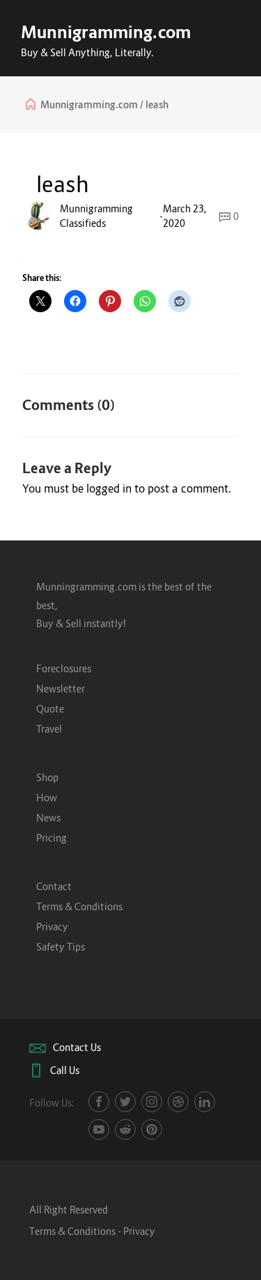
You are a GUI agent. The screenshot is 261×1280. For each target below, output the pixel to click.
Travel (49, 729)
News (48, 818)
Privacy (52, 926)
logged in (109, 488)
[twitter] (125, 1101)
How (46, 797)
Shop (47, 777)
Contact (54, 886)
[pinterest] (151, 1129)
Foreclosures (63, 668)
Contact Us (77, 1047)
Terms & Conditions (79, 906)
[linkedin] (204, 1101)
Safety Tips (60, 947)
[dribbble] (178, 1101)
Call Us (64, 1070)
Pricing (51, 838)
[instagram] (151, 1101)
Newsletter (60, 688)
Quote (50, 709)
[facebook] (98, 1101)
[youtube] (98, 1129)
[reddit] (125, 1129)
